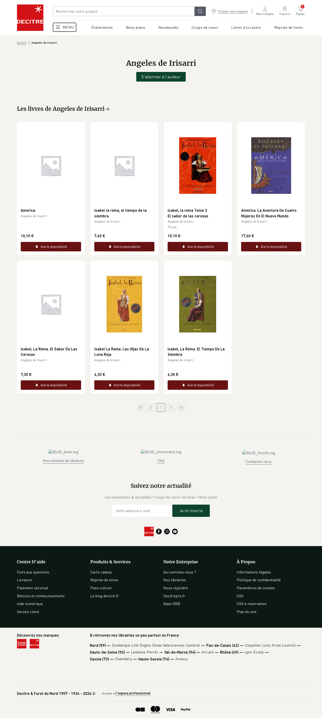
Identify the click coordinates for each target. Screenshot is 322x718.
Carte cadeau (101, 572)
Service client (28, 611)
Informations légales (254, 572)
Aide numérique (30, 603)
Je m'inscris (191, 510)
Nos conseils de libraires (63, 460)
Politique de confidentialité (259, 579)
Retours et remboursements (41, 595)
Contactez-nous (259, 461)
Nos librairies (174, 579)
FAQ (161, 460)
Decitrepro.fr (174, 595)
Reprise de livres (104, 579)
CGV (240, 595)
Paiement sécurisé (32, 587)
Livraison (24, 579)
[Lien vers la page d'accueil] (30, 17)
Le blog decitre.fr (104, 595)
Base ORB (171, 603)
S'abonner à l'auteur (161, 76)
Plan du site (246, 611)
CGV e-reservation (252, 603)
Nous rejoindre (175, 587)
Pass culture (101, 587)
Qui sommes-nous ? (179, 572)
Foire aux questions (33, 572)
